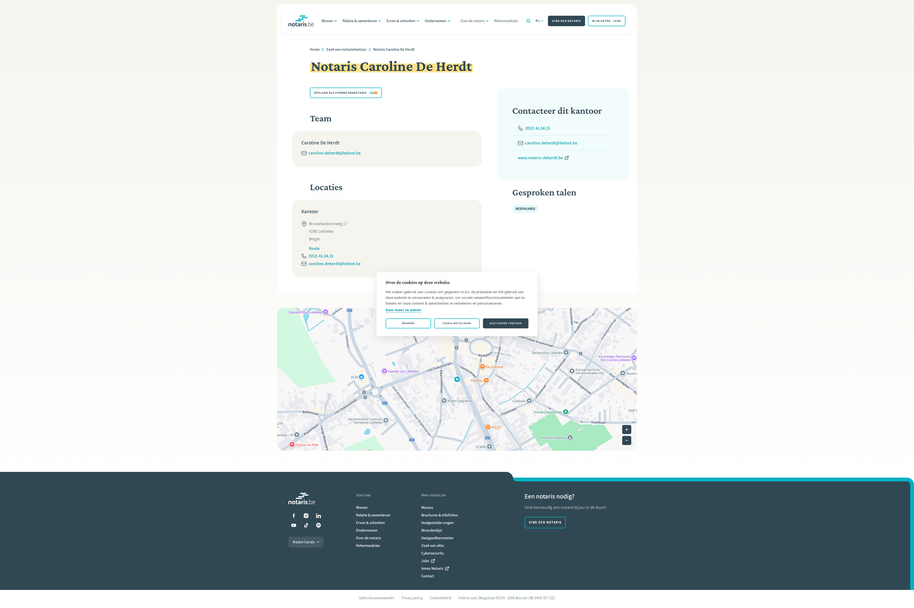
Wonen (327, 21)
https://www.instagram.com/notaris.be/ (306, 515)
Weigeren (408, 323)
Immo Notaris (432, 568)
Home (315, 49)
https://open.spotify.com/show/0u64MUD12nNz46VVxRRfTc (318, 525)
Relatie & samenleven (360, 21)
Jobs (425, 561)
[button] (457, 379)
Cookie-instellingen (456, 323)
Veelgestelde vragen (437, 522)
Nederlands (304, 542)
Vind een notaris (566, 21)
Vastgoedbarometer (437, 538)
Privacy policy (412, 598)
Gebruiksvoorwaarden (376, 598)
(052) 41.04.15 (320, 256)
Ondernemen (435, 21)
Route (314, 248)
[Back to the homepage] (301, 21)
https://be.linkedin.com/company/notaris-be (318, 515)
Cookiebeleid (440, 598)
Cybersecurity (432, 553)
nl (538, 21)
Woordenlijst (431, 530)
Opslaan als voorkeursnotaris (340, 92)
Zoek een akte (432, 545)
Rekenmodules (506, 21)
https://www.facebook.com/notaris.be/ (294, 515)
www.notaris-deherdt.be (540, 157)
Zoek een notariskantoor (346, 49)
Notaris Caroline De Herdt (394, 49)
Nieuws (427, 507)
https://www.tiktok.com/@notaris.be (306, 525)
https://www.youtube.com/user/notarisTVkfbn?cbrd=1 (294, 525)
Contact (427, 576)
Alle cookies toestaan (506, 323)
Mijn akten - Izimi (606, 21)
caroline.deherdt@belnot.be (334, 153)
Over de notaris (473, 21)
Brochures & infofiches (439, 515)
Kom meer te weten (403, 309)
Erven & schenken (401, 21)
